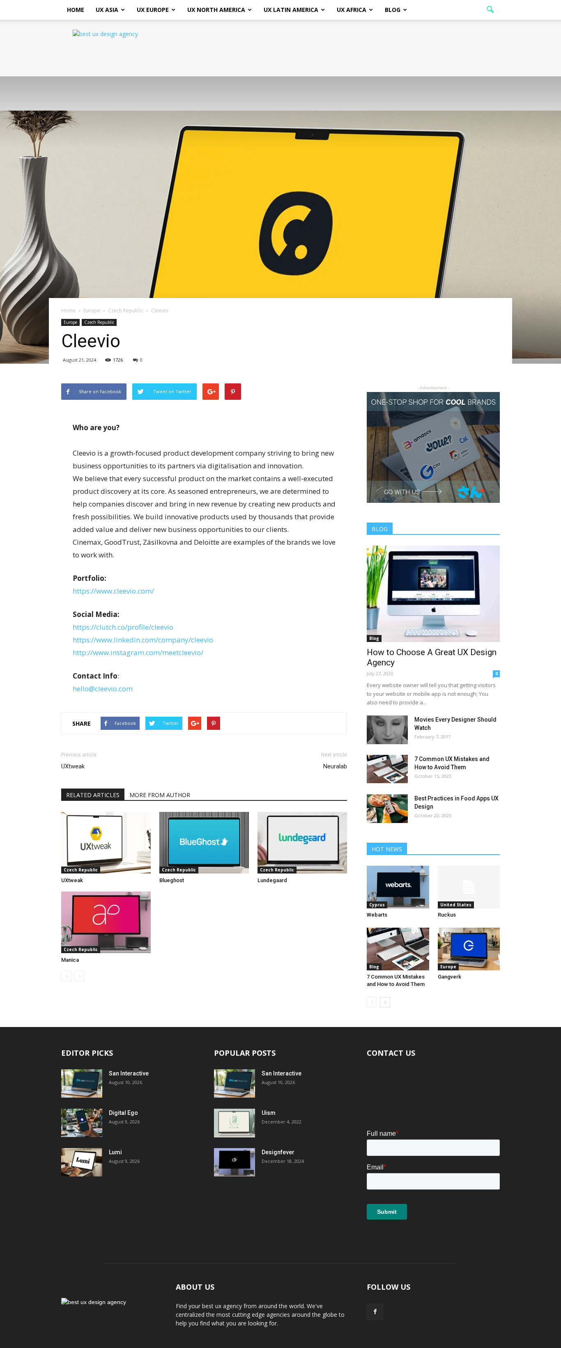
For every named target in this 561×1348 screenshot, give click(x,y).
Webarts (377, 915)
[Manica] (106, 922)
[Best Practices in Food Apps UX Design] (387, 808)
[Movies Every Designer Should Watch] (387, 729)
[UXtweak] (106, 842)
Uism (269, 1113)
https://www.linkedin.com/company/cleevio (143, 639)
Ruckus (447, 915)
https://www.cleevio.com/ (113, 591)
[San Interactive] (81, 1083)
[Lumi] (81, 1162)
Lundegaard (272, 880)
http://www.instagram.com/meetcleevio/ (138, 652)
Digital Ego (123, 1113)
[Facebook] (375, 1312)
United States (455, 905)
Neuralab (335, 766)
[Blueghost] (204, 842)
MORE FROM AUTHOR (159, 795)
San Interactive (129, 1073)
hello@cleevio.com (103, 688)
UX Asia (107, 10)
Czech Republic (99, 322)
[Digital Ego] (81, 1123)
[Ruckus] (469, 887)
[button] (490, 10)
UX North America (216, 10)
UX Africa (351, 10)
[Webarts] (398, 887)
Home (75, 10)
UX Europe (153, 10)
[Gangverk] (469, 949)
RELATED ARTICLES (93, 795)
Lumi (115, 1152)
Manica (70, 960)
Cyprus (377, 905)
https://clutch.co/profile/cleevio (123, 627)
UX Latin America (291, 10)
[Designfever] (234, 1162)
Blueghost (171, 880)
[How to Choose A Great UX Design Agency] (433, 594)
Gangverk (449, 977)
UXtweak (73, 766)
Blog (392, 10)
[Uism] (234, 1123)
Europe (70, 322)
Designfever (278, 1152)
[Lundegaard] (302, 842)
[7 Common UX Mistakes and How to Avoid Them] (387, 769)
